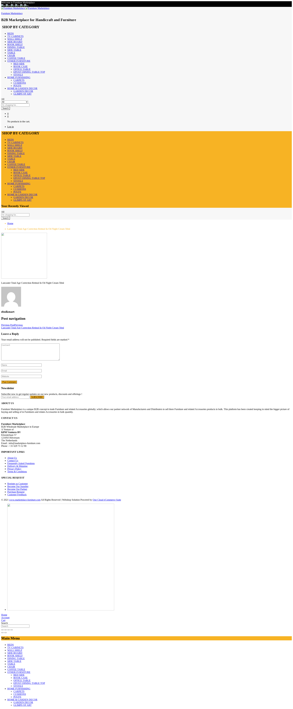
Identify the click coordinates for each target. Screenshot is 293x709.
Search (5, 108)
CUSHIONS (19, 83)
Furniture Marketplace (12, 13)
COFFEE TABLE (16, 58)
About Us (12, 458)
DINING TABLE (16, 47)
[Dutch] (3, 5)
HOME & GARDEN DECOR (22, 699)
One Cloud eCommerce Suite (107, 499)
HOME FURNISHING (18, 688)
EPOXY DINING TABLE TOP (29, 72)
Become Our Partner (17, 489)
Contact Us (12, 460)
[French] (13, 5)
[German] (17, 5)
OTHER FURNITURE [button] (18, 61)
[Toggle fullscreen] (8, 629)
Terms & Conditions (17, 471)
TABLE (11, 52)
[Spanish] (26, 5)
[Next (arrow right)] (5, 632)
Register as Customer (17, 483)
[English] (8, 5)
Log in (10, 126)
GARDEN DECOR (23, 91)
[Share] (5, 629)
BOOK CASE (20, 66)
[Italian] (22, 5)
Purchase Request (15, 492)
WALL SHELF (14, 39)
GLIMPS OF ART (22, 94)
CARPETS (18, 80)
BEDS (10, 33)
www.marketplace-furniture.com (24, 499)
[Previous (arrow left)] (2, 632)
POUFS (17, 85)
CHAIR (11, 55)
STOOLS (18, 74)
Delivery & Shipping (17, 466)
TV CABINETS (15, 36)
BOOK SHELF (15, 44)
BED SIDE (19, 63)
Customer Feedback (17, 494)
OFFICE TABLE (22, 69)
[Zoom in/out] (11, 629)
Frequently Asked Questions (21, 463)
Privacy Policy (14, 469)
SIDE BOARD (14, 41)
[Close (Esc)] (2, 629)
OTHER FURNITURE (18, 672)
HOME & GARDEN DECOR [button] (22, 88)
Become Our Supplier (17, 486)
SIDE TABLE (14, 50)
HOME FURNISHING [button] (18, 77)
